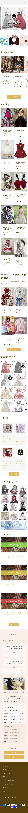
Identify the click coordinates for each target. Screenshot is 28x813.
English (14, 757)
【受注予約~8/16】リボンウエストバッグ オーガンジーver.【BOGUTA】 (20, 196)
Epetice (11, 810)
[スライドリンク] (14, 18)
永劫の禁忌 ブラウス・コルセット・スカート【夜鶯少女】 (20, 132)
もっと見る (14, 474)
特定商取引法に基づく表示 (10, 784)
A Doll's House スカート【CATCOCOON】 (7, 131)
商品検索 (5, 766)
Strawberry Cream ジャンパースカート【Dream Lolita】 (7, 259)
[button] (2, 2)
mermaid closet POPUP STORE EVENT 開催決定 (20, 439)
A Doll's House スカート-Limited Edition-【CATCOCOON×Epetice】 (7, 229)
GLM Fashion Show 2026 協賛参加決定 (7, 439)
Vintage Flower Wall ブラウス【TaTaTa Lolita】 (20, 339)
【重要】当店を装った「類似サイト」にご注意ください (20, 465)
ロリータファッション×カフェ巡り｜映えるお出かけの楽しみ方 (13, 557)
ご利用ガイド (6, 773)
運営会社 (5, 791)
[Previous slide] (3, 30)
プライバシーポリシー (8, 780)
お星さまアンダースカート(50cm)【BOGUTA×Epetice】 (7, 163)
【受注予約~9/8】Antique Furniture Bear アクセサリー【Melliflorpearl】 (7, 78)
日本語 (14, 752)
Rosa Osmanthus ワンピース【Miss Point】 (20, 228)
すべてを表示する (14, 96)
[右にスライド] (17, 92)
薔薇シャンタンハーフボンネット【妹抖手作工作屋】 (20, 261)
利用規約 (5, 777)
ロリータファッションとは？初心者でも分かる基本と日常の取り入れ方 (14, 613)
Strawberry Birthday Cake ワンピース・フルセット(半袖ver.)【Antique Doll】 (7, 340)
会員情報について (7, 787)
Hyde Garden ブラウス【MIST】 (20, 310)
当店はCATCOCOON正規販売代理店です (7, 465)
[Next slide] (25, 30)
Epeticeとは (6, 770)
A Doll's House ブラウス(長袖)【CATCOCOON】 (20, 163)
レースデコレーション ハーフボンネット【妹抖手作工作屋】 (7, 195)
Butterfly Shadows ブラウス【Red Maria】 (7, 310)
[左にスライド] (10, 92)
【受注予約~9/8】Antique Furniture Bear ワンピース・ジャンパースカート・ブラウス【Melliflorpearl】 (18, 79)
